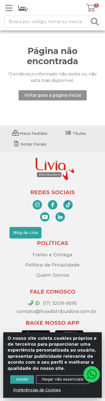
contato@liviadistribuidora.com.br (56, 311)
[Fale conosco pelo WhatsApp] (91, 374)
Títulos (78, 133)
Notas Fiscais (32, 144)
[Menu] (9, 8)
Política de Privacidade (52, 265)
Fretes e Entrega (52, 254)
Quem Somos (52, 275)
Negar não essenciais (62, 379)
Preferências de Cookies (37, 390)
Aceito (22, 379)
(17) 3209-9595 (59, 303)
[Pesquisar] (94, 21)
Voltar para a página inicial (52, 95)
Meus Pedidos (33, 133)
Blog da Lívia (25, 232)
